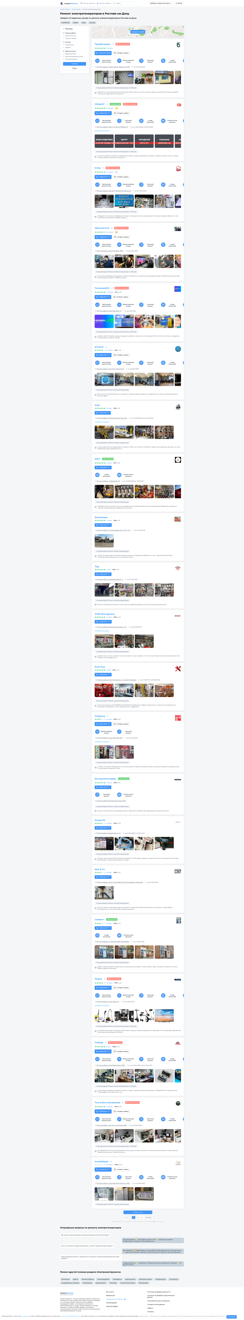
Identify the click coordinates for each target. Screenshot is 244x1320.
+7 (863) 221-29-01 (104, 413)
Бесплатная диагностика (74, 56)
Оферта (150, 1308)
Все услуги (110, 1292)
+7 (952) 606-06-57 (104, 525)
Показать (74, 64)
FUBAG (75, 23)
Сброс (74, 68)
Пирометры (173, 1279)
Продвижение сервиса (114, 1299)
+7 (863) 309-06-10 (104, 724)
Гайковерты (117, 1279)
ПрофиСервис (103, 44)
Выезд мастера (70, 54)
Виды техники (76, 9)
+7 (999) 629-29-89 (104, 53)
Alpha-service (102, 228)
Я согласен (232, 1317)
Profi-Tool (100, 667)
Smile (98, 168)
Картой (68, 47)
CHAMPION (65, 23)
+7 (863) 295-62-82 (104, 787)
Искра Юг (100, 820)
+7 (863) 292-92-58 (104, 828)
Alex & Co (100, 869)
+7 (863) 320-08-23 (104, 177)
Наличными (69, 45)
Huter (84, 23)
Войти (180, 3)
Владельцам (110, 1295)
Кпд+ (97, 405)
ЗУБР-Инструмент (105, 614)
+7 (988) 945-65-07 (104, 237)
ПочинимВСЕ (102, 288)
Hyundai (92, 23)
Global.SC (100, 104)
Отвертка (100, 716)
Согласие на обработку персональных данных (161, 1296)
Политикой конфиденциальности (71, 1316)
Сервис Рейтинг (65, 9)
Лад (97, 566)
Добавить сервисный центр (160, 3)
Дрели (75, 1279)
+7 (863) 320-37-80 (104, 355)
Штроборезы (87, 1283)
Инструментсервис (105, 778)
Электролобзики (88, 1279)
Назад (126, 1217)
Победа (99, 1042)
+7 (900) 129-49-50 (104, 1169)
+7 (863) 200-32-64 (104, 928)
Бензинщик (101, 517)
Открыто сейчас (71, 38)
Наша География (112, 1306)
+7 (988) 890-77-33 (104, 674)
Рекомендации (111, 1303)
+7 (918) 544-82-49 (104, 877)
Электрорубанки (103, 1279)
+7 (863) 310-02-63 (104, 297)
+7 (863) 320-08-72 (104, 988)
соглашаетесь (25, 1316)
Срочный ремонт (71, 59)
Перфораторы (161, 1279)
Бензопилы (65, 1279)
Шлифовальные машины (70, 1283)
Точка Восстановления (107, 1102)
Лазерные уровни (145, 1279)
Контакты (150, 1312)
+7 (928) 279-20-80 (104, 621)
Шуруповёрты (101, 1283)
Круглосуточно (70, 36)
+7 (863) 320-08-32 (104, 1051)
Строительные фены (127, 1283)
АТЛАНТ (99, 347)
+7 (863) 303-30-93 (104, 574)
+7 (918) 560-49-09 (104, 467)
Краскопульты (130, 1279)
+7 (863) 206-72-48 (104, 113)
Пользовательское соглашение (158, 1301)
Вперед (148, 1217)
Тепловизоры (143, 1283)
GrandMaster (102, 1161)
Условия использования (156, 1304)
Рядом (98, 979)
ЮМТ (97, 459)
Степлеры (113, 1283)
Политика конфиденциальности (158, 1292)
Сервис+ (99, 919)
